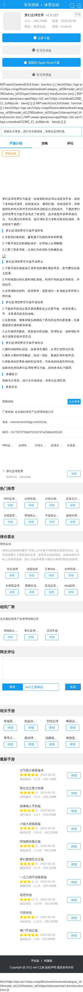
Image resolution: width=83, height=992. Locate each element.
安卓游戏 (31, 5)
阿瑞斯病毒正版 (30, 841)
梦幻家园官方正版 (32, 859)
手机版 (36, 960)
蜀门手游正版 (29, 930)
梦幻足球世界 (14, 471)
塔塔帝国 (26, 895)
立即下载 (43, 38)
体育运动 (51, 5)
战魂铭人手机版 (30, 806)
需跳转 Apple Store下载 (43, 62)
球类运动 (10, 153)
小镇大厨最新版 (30, 824)
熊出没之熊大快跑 (32, 788)
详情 (74, 473)
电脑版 (48, 960)
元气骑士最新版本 (32, 770)
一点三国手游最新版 (33, 877)
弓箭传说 (26, 912)
